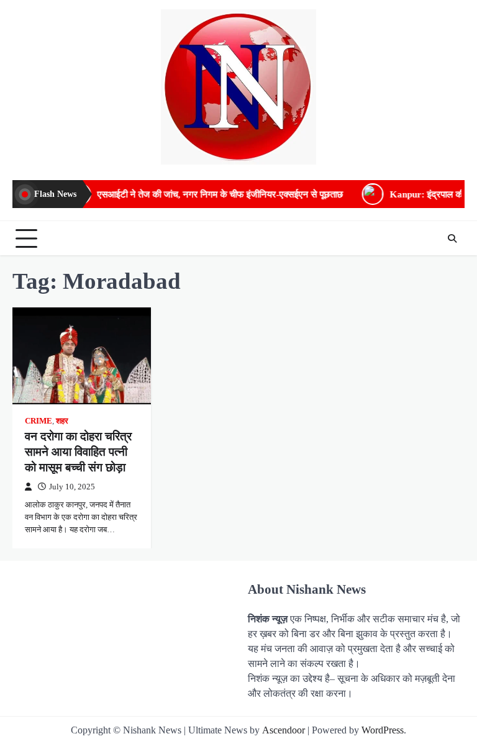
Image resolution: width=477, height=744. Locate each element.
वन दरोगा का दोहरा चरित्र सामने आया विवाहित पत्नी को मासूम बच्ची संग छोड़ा (78, 452)
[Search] (452, 238)
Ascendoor (283, 730)
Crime (38, 421)
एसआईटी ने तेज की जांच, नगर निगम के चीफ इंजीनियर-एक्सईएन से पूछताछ (206, 194)
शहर (62, 421)
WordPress (382, 730)
